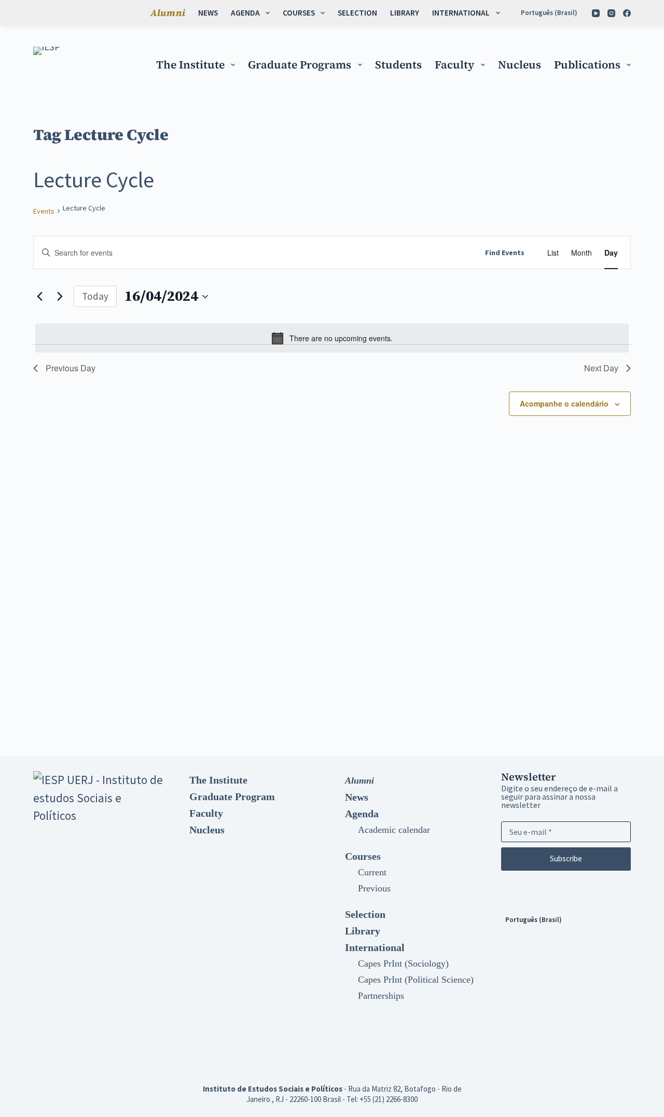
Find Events (504, 252)
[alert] (332, 338)
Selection (357, 13)
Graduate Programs (299, 64)
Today (95, 296)
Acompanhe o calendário (564, 403)
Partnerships (381, 995)
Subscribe (566, 858)
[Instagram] (611, 13)
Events (43, 211)
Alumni (167, 12)
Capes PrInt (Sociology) (403, 963)
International (461, 13)
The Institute (190, 64)
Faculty (455, 64)
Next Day (601, 368)
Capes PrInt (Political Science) (416, 979)
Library (404, 13)
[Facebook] (627, 13)
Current (372, 872)
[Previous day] (39, 296)
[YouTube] (596, 13)
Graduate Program (232, 796)
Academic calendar (394, 830)
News (208, 13)
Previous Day (70, 368)
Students (398, 64)
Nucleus (519, 64)
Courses (299, 13)
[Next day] (59, 296)
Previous (374, 888)
